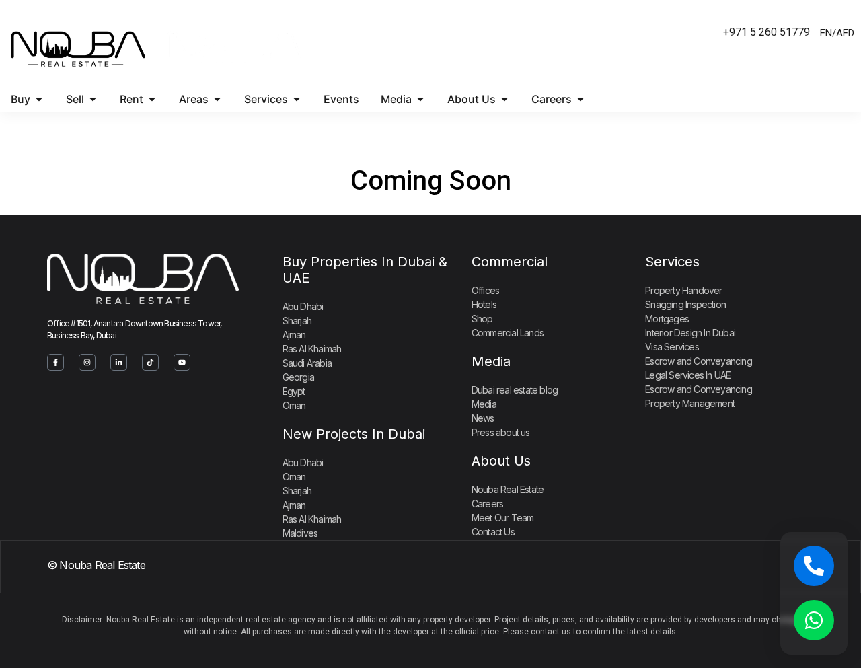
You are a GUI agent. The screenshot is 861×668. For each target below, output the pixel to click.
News (483, 418)
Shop (482, 318)
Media (491, 361)
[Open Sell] (92, 99)
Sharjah (297, 320)
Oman (294, 405)
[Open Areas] (217, 99)
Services (672, 262)
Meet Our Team (503, 517)
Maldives (300, 533)
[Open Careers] (580, 99)
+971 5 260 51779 (766, 32)
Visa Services (672, 346)
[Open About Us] (504, 99)
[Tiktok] (150, 362)
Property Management (690, 403)
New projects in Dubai (354, 434)
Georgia (298, 377)
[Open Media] (420, 99)
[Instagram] (87, 362)
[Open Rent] (152, 99)
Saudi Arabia (307, 363)
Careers (487, 503)
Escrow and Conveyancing (698, 361)
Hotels (484, 304)
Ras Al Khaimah (312, 349)
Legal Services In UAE (688, 375)
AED (845, 33)
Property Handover (683, 290)
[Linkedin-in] (118, 362)
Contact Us (493, 531)
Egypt (294, 391)
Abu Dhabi (303, 306)
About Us (501, 461)
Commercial (510, 262)
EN (826, 33)
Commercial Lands (508, 332)
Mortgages (667, 318)
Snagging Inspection (685, 304)
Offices (485, 290)
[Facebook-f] (55, 362)
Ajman (294, 334)
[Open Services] (296, 99)
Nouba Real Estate (508, 489)
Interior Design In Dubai (690, 332)
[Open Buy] (39, 99)
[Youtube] (182, 362)
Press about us (501, 432)
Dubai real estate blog (515, 390)
